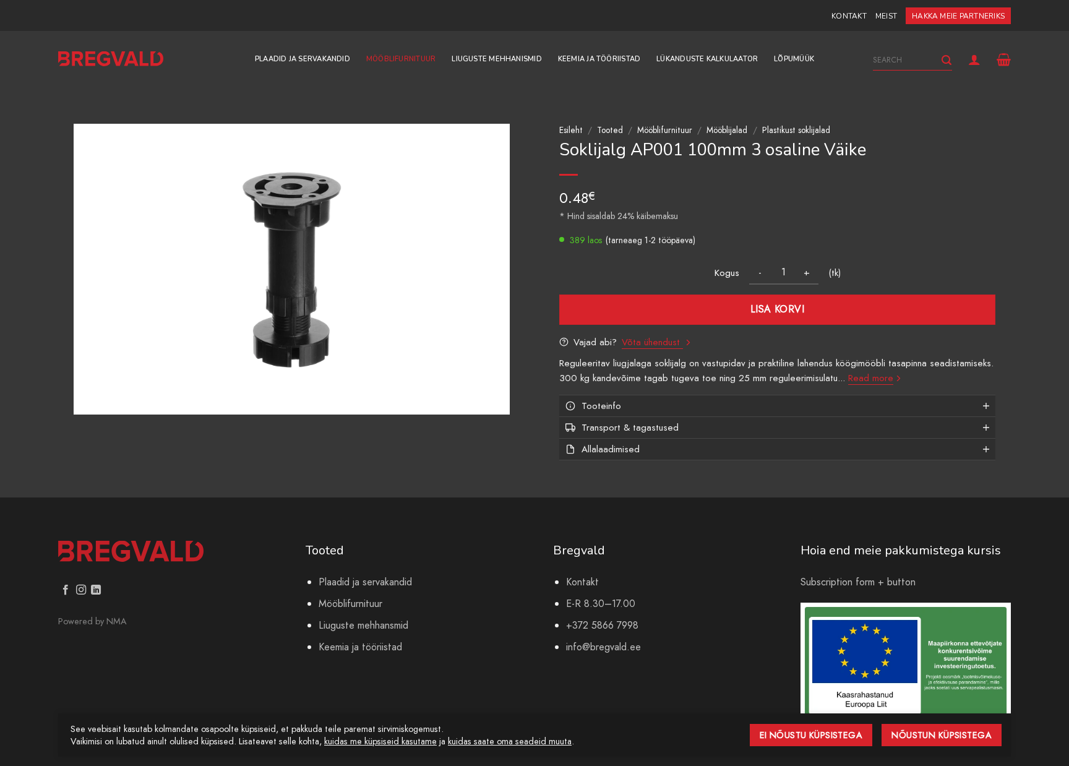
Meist (886, 16)
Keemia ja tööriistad (599, 59)
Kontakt (849, 16)
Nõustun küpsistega (941, 735)
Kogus (727, 273)
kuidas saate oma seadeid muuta (510, 741)
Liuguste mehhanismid (496, 59)
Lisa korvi (777, 309)
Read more (870, 378)
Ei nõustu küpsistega (811, 735)
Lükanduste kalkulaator (707, 59)
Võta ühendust (652, 342)
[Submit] (946, 60)
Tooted (610, 130)
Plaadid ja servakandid (302, 59)
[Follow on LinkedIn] (96, 590)
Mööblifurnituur (401, 59)
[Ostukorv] (1004, 59)
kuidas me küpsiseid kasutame (380, 741)
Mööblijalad (726, 130)
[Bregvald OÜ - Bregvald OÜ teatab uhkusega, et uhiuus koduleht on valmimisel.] (110, 59)
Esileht (571, 130)
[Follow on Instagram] (81, 590)
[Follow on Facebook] (66, 590)
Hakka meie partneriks (958, 16)
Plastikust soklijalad (796, 130)
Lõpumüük (794, 59)
